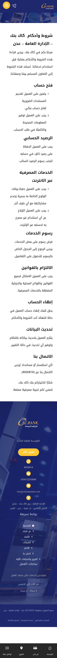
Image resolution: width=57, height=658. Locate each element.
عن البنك (27, 531)
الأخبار (26, 548)
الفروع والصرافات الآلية (27, 559)
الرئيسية (27, 526)
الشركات (27, 542)
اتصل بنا (27, 553)
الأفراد (27, 537)
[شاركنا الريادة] (46, 6)
